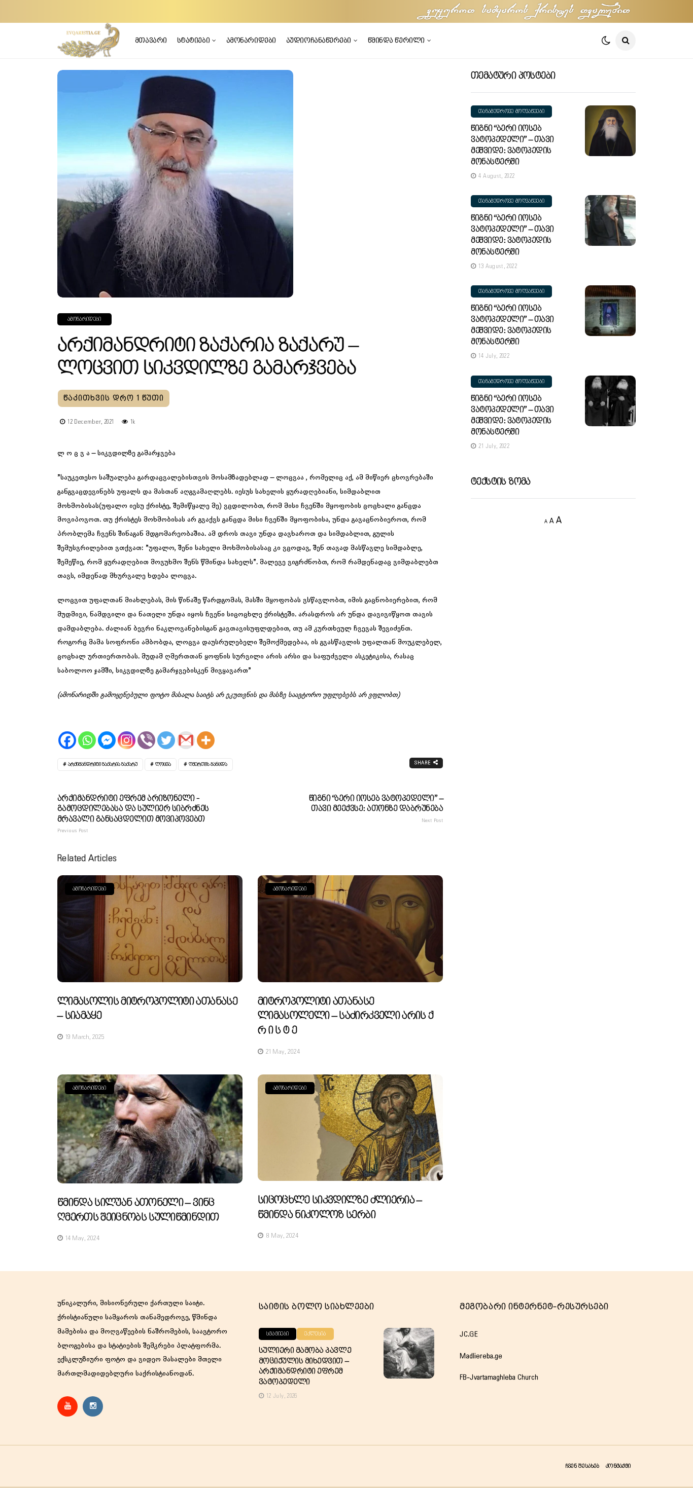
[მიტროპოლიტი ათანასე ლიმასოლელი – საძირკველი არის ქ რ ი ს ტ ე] (350, 928)
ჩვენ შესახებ (582, 1466)
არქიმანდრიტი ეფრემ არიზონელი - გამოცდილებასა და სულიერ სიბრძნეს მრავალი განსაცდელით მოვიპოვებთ (133, 814)
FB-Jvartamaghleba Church (499, 1377)
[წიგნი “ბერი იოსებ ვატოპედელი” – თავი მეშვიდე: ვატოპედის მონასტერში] (610, 130)
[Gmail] (186, 731)
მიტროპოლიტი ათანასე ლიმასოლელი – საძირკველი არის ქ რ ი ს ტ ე (345, 1016)
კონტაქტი (618, 1466)
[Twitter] (166, 731)
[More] (206, 731)
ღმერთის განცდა (208, 764)
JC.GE (469, 1334)
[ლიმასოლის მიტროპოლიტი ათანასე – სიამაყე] (149, 928)
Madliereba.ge (481, 1356)
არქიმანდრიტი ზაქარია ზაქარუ (102, 764)
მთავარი (151, 40)
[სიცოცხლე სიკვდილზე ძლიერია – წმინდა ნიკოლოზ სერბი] (350, 1127)
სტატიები (193, 40)
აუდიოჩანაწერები (318, 40)
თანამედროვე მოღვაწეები (511, 111)
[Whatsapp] (87, 731)
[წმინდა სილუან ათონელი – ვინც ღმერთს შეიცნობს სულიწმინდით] (149, 1129)
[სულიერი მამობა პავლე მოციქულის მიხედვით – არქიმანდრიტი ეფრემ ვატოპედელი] (409, 1353)
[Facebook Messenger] (107, 731)
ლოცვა (163, 764)
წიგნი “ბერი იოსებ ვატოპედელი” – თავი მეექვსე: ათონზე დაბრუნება (376, 809)
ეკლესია (315, 1334)
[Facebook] (67, 731)
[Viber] (146, 731)
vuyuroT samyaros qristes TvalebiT (529, 11)
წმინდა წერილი (396, 40)
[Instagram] (126, 731)
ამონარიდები (251, 40)
